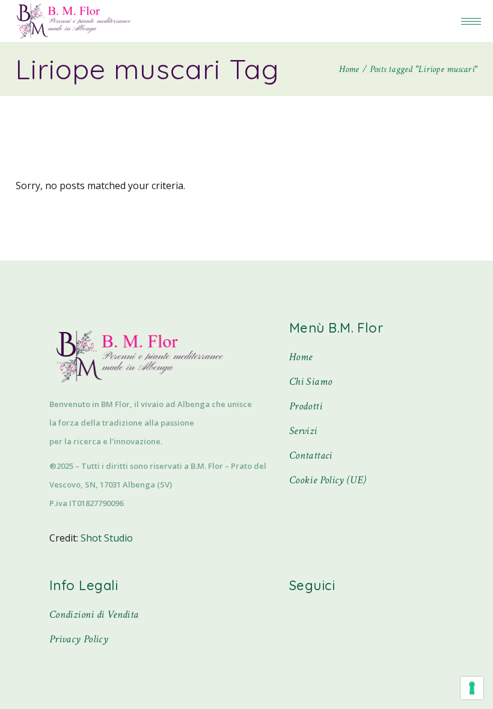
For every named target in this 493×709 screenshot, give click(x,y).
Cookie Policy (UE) (327, 480)
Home (300, 357)
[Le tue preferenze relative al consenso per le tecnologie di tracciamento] (472, 688)
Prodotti (305, 406)
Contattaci (310, 455)
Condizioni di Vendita (94, 614)
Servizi (303, 431)
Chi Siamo (310, 381)
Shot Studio (107, 538)
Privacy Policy (78, 639)
